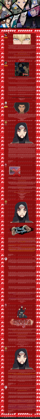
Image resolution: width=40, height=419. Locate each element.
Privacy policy (31, 417)
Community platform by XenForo (20, 418)
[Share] (34, 33)
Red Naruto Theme (6, 417)
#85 (35, 163)
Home (34, 417)
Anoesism (6, 260)
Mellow (6, 64)
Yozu (5, 36)
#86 (35, 200)
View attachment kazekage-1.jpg (22, 381)
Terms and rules (28, 417)
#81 (35, 33)
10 (9, 32)
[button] (13, 28)
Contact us (26, 417)
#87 (35, 257)
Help (33, 417)
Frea (5, 166)
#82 (35, 61)
